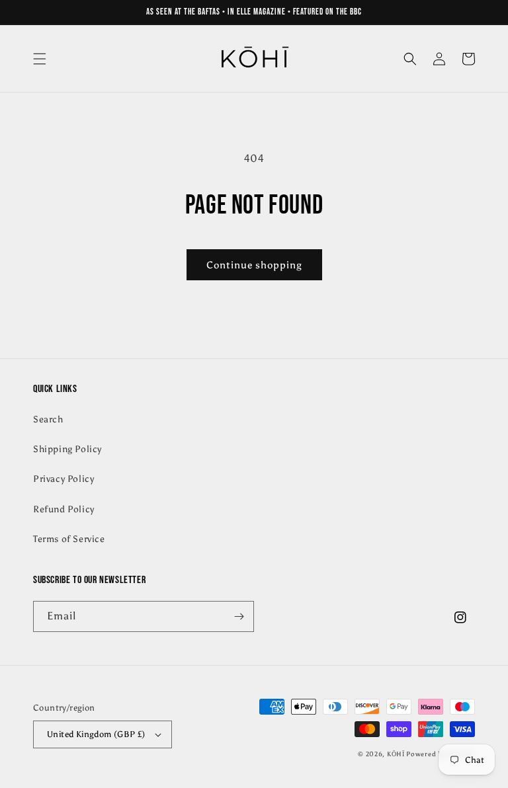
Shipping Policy (67, 449)
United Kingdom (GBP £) (96, 734)
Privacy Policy (63, 479)
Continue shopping (254, 265)
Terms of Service (69, 539)
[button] (39, 58)
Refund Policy (64, 509)
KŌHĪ (397, 754)
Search (48, 419)
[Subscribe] (238, 616)
